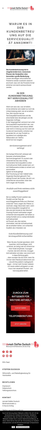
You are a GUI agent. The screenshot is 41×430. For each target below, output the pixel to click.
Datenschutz (6, 388)
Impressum (6, 386)
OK (13, 427)
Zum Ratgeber (20, 308)
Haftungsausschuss (9, 390)
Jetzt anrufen (20, 324)
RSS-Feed (6, 362)
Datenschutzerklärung (23, 427)
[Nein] (39, 420)
